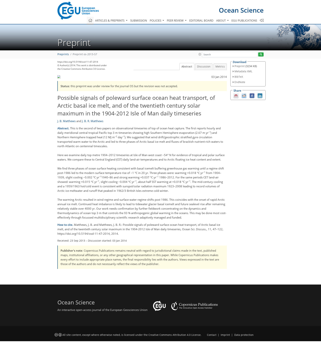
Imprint (225, 335)
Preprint (239, 66)
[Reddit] (244, 95)
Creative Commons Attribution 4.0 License (174, 335)
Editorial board (201, 20)
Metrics (220, 66)
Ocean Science (241, 10)
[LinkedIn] (259, 95)
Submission (138, 20)
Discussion (203, 66)
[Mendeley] (236, 95)
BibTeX (238, 76)
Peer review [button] (175, 20)
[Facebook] (251, 95)
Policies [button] (156, 20)
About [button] (221, 20)
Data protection (244, 335)
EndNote (239, 82)
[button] (200, 54)
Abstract (186, 66)
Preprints (63, 54)
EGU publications (244, 20)
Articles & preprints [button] (110, 20)
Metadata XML (243, 71)
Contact (211, 335)
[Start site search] (261, 54)
